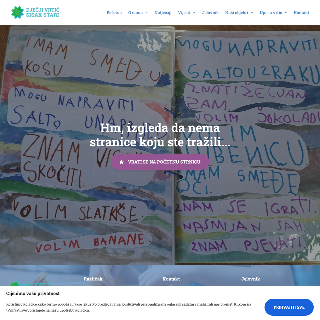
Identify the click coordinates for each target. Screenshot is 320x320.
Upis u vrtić (271, 12)
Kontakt (301, 12)
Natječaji (163, 12)
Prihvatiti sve (289, 307)
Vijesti (184, 12)
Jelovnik (210, 12)
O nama (135, 12)
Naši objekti (236, 12)
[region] (160, 303)
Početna (114, 12)
